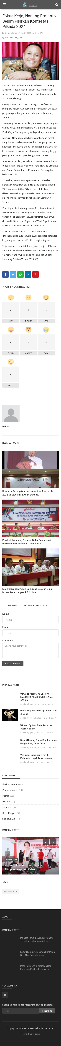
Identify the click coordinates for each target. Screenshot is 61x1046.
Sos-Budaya (8, 818)
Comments (11, 605)
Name (5, 613)
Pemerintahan (9, 789)
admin (5, 425)
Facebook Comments (35, 605)
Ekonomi (6, 807)
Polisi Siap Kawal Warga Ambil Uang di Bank (38, 712)
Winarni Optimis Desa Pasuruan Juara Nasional (36, 727)
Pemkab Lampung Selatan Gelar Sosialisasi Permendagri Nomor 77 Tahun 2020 (26, 542)
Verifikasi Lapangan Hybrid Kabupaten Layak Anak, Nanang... (37, 757)
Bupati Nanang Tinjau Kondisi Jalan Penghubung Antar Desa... (38, 742)
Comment (7, 640)
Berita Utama (10, 33)
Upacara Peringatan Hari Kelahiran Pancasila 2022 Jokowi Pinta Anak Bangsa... (27, 493)
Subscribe (47, 1010)
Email (5, 627)
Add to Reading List (13, 37)
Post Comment (13, 663)
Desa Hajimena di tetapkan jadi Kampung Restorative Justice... (35, 967)
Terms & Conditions (30, 1033)
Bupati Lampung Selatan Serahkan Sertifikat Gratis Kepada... (37, 953)
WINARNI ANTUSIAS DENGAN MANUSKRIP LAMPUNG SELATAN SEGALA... (36, 697)
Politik (5, 795)
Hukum (6, 801)
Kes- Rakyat (8, 813)
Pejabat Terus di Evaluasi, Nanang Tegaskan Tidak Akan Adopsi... (36, 939)
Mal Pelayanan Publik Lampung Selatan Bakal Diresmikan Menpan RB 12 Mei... (27, 591)
